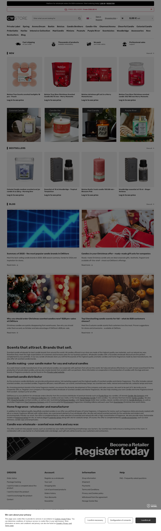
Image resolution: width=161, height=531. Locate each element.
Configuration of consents (120, 520)
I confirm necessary (95, 520)
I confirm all (145, 520)
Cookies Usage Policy (63, 519)
